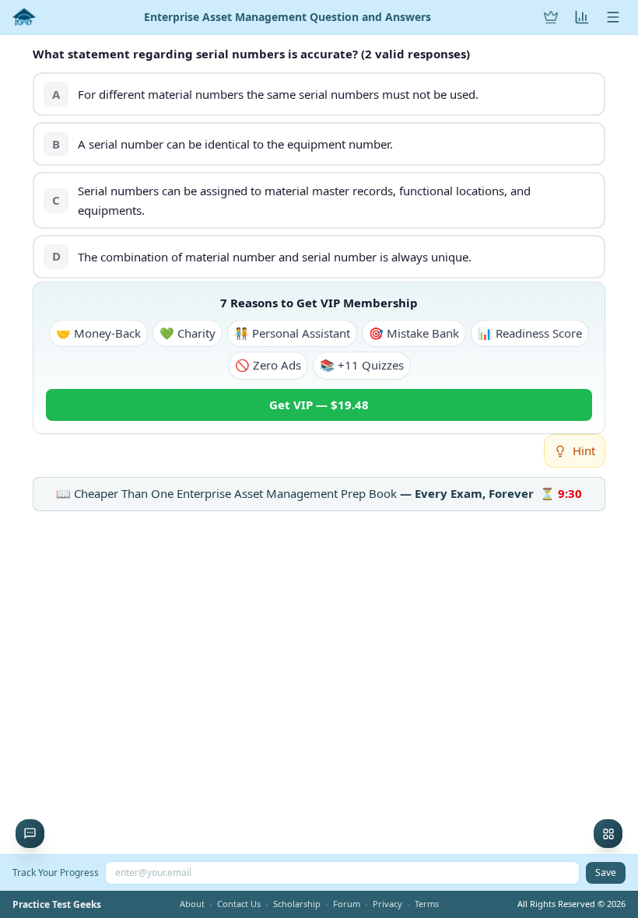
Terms (427, 903)
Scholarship (297, 903)
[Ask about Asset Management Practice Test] (30, 833)
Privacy (387, 903)
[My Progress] (582, 17)
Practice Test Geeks (56, 905)
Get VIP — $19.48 (319, 404)
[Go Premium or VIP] (550, 17)
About (192, 903)
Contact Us (239, 903)
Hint (584, 450)
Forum (346, 903)
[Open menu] (613, 17)
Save (605, 872)
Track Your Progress (55, 872)
